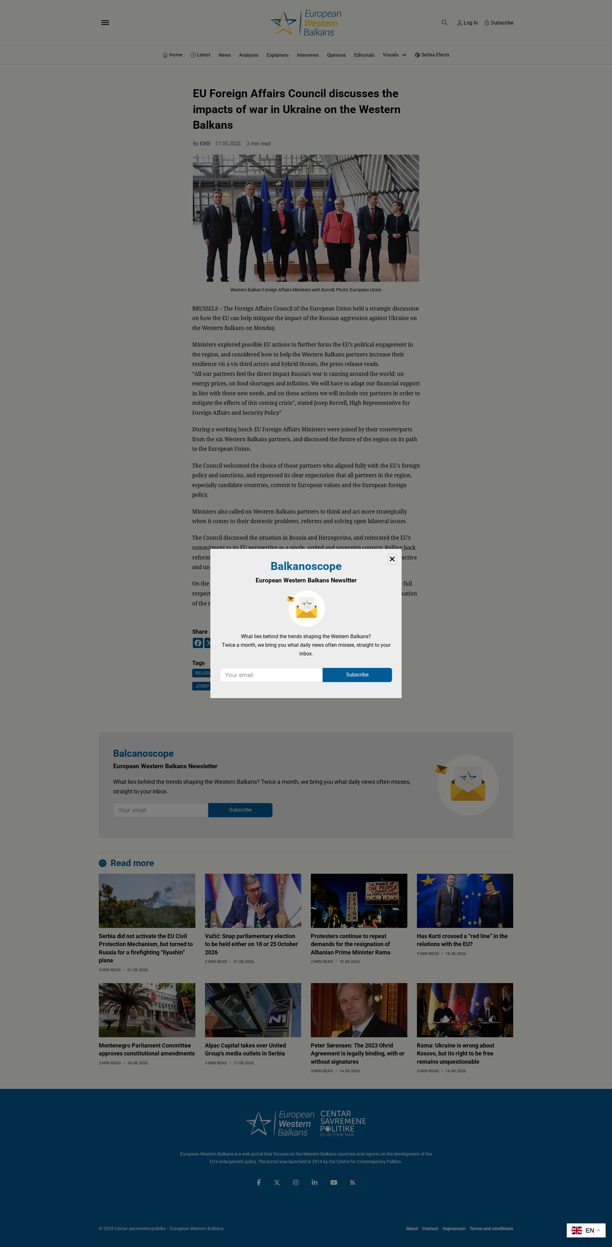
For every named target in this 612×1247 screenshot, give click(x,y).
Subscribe (357, 675)
